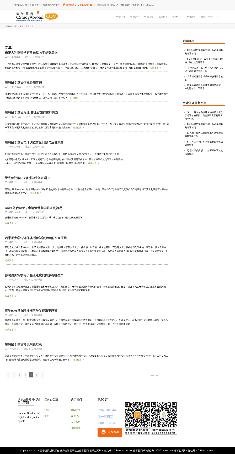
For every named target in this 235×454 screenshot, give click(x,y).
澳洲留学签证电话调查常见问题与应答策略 (34, 142)
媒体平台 (76, 416)
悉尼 (46, 416)
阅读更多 (154, 67)
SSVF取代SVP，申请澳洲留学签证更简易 (33, 208)
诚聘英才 (76, 428)
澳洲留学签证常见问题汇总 (23, 344)
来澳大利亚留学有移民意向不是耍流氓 (31, 52)
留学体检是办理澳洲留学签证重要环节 (31, 310)
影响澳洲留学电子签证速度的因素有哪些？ (34, 275)
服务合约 (76, 422)
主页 (21, 26)
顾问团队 (76, 410)
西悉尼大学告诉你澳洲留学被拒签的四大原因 (36, 238)
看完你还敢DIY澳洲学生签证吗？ (27, 178)
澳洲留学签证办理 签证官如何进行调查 (31, 112)
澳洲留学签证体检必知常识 (23, 82)
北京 (46, 410)
